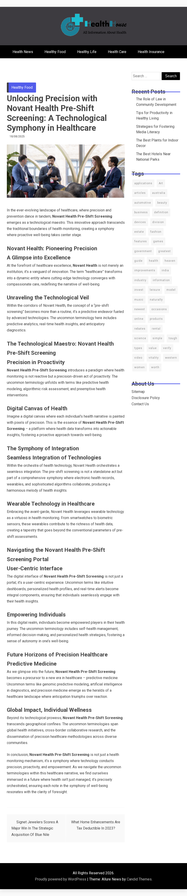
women (139, 367)
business (141, 212)
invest (138, 289)
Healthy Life (86, 52)
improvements (144, 270)
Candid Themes (139, 879)
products (156, 318)
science (140, 338)
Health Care (117, 52)
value (153, 348)
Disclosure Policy (146, 398)
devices (140, 222)
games (158, 241)
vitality (154, 357)
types (138, 348)
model (171, 289)
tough (173, 338)
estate (139, 231)
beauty (162, 202)
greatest (164, 251)
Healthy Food (55, 52)
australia (158, 193)
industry (140, 280)
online (138, 318)
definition (161, 212)
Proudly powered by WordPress (61, 879)
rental (156, 328)
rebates (139, 328)
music (138, 299)
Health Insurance (151, 52)
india (165, 270)
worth (155, 367)
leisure (155, 289)
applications (143, 183)
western (171, 357)
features (140, 241)
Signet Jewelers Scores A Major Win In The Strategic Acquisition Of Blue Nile (34, 828)
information (161, 280)
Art (161, 183)
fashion (155, 231)
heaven (170, 260)
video (138, 357)
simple (157, 338)
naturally (156, 299)
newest (139, 309)
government (143, 251)
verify (167, 348)
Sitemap (138, 391)
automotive (142, 202)
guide (138, 260)
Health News (23, 52)
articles (140, 193)
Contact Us (140, 404)
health (153, 260)
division (158, 222)
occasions (159, 309)
